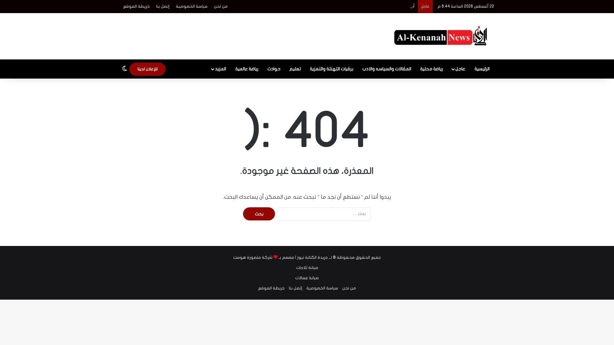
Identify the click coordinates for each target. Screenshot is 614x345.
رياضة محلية (431, 68)
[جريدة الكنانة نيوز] (442, 36)
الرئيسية (482, 68)
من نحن (221, 6)
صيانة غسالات (307, 278)
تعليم (295, 68)
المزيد (220, 68)
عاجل (460, 68)
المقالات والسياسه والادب (386, 68)
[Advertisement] (243, 33)
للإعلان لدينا (148, 69)
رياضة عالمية (246, 68)
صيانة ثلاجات (307, 267)
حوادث (273, 68)
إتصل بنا (162, 6)
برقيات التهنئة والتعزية (331, 68)
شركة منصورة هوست (252, 257)
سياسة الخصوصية (192, 6)
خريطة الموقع (136, 6)
